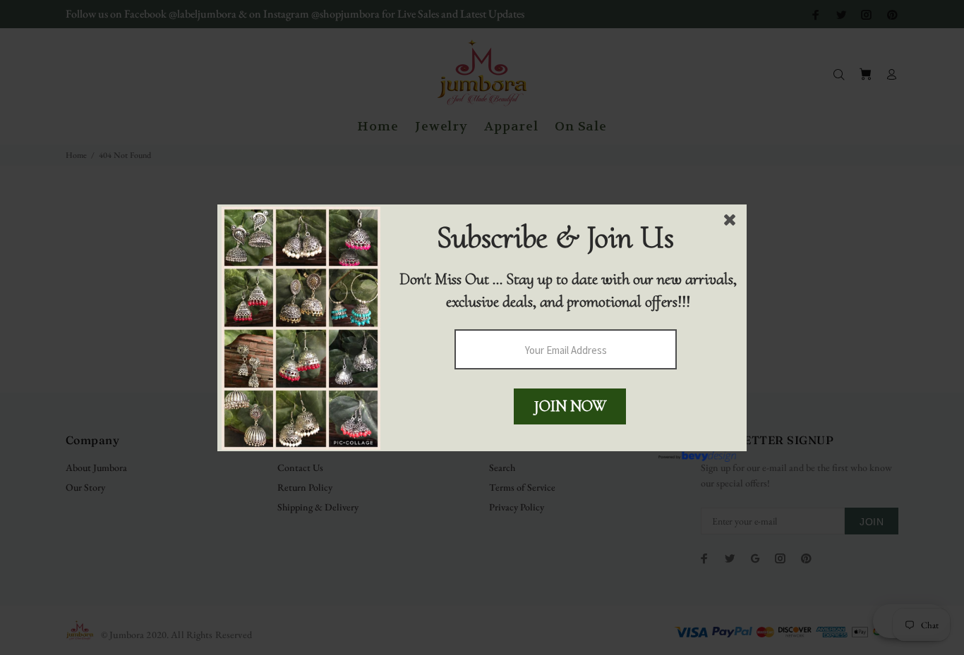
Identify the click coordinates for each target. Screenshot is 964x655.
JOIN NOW (570, 406)
